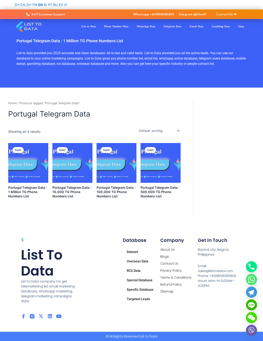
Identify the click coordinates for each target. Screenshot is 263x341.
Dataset (132, 252)
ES (61, 5)
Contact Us (169, 263)
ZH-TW (31, 5)
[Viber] (251, 330)
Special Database (139, 280)
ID (45, 5)
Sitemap (167, 291)
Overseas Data (137, 261)
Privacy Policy (171, 270)
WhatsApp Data (146, 26)
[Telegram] (251, 292)
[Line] (251, 304)
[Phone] (251, 266)
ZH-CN (19, 5)
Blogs (164, 256)
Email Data (196, 26)
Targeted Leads (138, 299)
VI (65, 5)
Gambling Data (221, 26)
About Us (167, 249)
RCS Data (134, 271)
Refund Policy (171, 284)
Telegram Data (172, 26)
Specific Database (140, 290)
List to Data (89, 26)
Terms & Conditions (175, 277)
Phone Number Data (116, 26)
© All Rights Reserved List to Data (131, 336)
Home (12, 103)
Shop (241, 26)
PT (50, 5)
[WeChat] (251, 317)
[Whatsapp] (251, 279)
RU (55, 5)
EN (40, 5)
